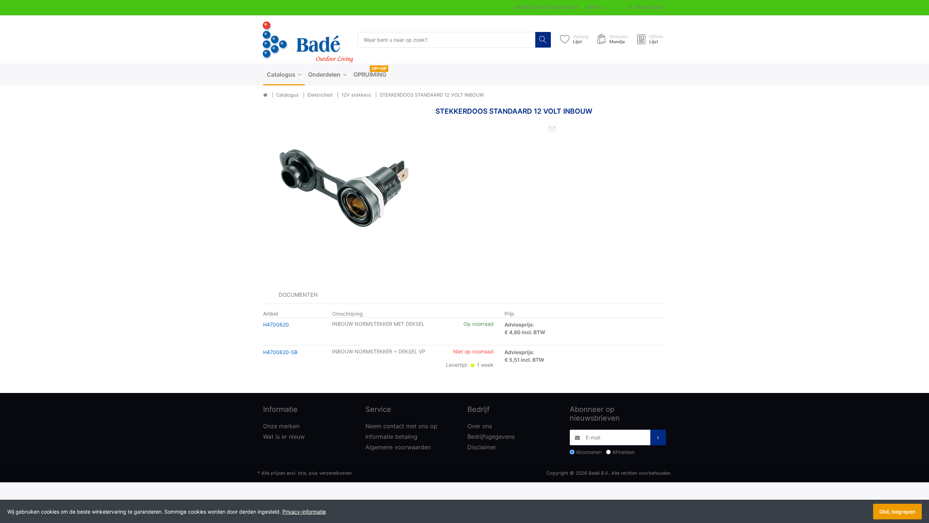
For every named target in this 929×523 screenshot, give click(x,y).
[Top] (265, 95)
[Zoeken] (543, 40)
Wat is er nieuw (284, 436)
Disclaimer (481, 447)
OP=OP (379, 68)
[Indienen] (658, 437)
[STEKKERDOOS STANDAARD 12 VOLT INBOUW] (344, 188)
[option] (344, 188)
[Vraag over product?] (552, 128)
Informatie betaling (391, 436)
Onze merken (281, 426)
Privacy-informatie (304, 511)
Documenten (298, 294)
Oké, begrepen (897, 511)
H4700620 (276, 324)
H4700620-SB (280, 352)
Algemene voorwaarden (398, 447)
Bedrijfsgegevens (491, 436)
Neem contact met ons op (546, 7)
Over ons (479, 426)
